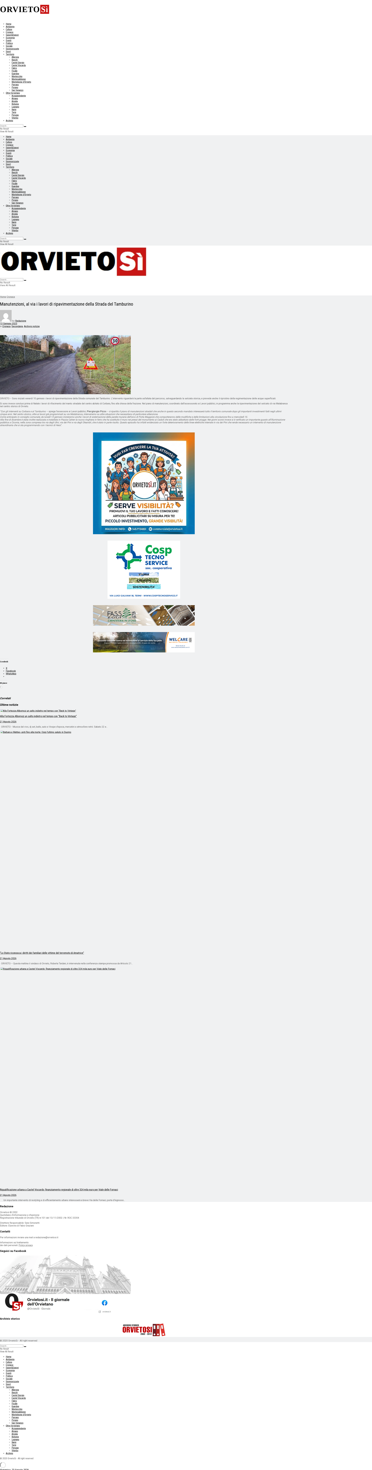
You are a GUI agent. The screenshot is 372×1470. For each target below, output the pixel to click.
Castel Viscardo (19, 65)
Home (8, 24)
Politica (9, 43)
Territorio (10, 54)
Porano (15, 87)
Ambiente (10, 26)
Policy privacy (26, 1245)
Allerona (15, 57)
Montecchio (17, 76)
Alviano (15, 98)
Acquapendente (19, 95)
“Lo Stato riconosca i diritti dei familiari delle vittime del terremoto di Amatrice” (42, 953)
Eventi (8, 40)
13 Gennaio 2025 (8, 323)
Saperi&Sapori (12, 35)
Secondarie (17, 326)
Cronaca (9, 32)
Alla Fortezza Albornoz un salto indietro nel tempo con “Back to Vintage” (38, 716)
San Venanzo (17, 90)
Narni (14, 109)
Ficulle (14, 71)
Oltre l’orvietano (13, 93)
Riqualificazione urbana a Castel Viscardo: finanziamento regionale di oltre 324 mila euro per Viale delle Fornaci (59, 1189)
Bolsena (15, 104)
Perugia (15, 115)
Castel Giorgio (18, 62)
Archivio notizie (32, 326)
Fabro (14, 68)
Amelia (15, 101)
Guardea (15, 73)
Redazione (20, 320)
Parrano (15, 84)
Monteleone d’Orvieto (21, 82)
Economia (10, 37)
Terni (14, 112)
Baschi (15, 59)
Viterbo (15, 117)
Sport (8, 51)
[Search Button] (25, 126)
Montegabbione (19, 79)
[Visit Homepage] (74, 276)
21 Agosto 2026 (8, 721)
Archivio (9, 120)
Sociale (9, 46)
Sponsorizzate (12, 48)
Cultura (9, 29)
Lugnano (15, 106)
